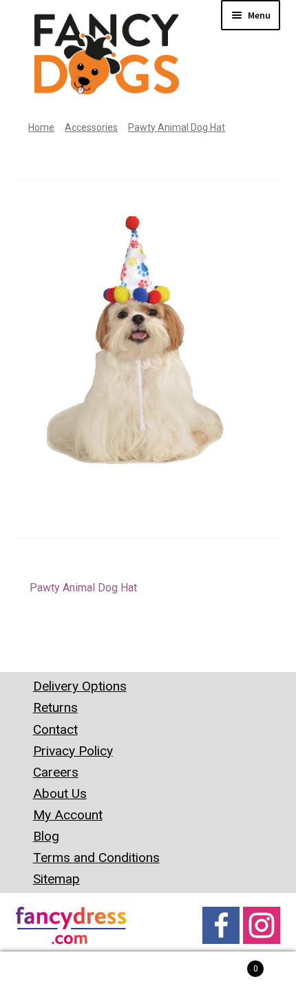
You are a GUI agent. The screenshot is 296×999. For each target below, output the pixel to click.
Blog (46, 836)
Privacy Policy (73, 751)
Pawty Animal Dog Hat (176, 127)
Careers (55, 772)
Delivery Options (80, 686)
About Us (60, 793)
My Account (68, 815)
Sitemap (56, 879)
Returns (55, 707)
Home (41, 127)
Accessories (91, 127)
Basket (228, 964)
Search (147, 975)
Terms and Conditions (96, 857)
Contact (55, 729)
